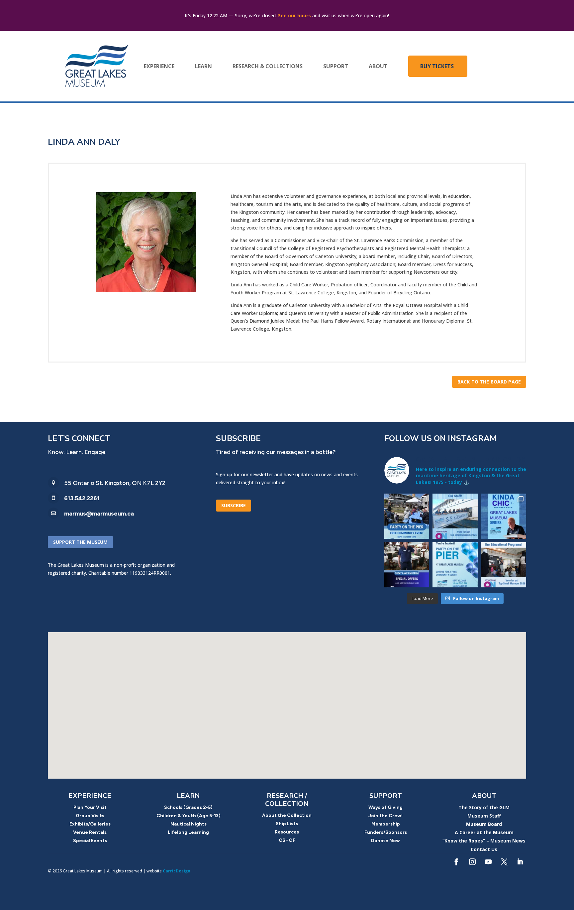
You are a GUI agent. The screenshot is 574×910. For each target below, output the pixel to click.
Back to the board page (489, 382)
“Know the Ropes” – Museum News (484, 840)
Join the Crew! (385, 816)
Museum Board (484, 824)
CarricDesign (176, 871)
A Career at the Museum (484, 832)
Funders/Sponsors (385, 832)
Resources (287, 832)
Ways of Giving (385, 807)
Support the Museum (80, 542)
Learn (188, 795)
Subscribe (233, 505)
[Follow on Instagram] (472, 861)
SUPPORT (335, 66)
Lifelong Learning (188, 832)
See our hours (294, 15)
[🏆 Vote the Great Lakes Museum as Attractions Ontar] (455, 516)
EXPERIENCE (159, 66)
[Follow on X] (504, 861)
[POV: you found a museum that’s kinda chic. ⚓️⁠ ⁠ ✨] (503, 516)
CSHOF (287, 840)
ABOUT (378, 66)
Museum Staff (484, 816)
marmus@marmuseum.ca (99, 513)
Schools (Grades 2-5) (188, 807)
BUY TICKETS (437, 66)
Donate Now (385, 840)
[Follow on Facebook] (456, 861)
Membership (385, 824)
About (484, 795)
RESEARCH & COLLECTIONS (268, 66)
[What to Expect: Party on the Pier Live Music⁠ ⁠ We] (407, 516)
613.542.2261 (81, 498)
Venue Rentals (90, 832)
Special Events (90, 840)
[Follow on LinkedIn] (520, 861)
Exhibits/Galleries (90, 824)
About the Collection (287, 815)
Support (385, 795)
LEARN (203, 66)
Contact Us (484, 849)
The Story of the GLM (484, 807)
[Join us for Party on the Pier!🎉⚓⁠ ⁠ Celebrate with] (455, 564)
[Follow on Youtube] (488, 861)
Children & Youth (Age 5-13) (188, 816)
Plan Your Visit (90, 807)
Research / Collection (287, 799)
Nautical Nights (188, 824)
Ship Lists (287, 824)
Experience (89, 795)
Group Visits (90, 816)
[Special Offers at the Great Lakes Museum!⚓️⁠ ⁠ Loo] (407, 564)
